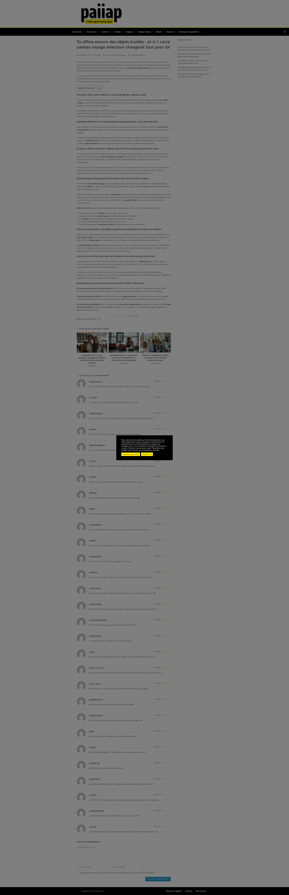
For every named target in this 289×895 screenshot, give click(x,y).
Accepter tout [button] (147, 454)
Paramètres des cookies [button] (131, 454)
